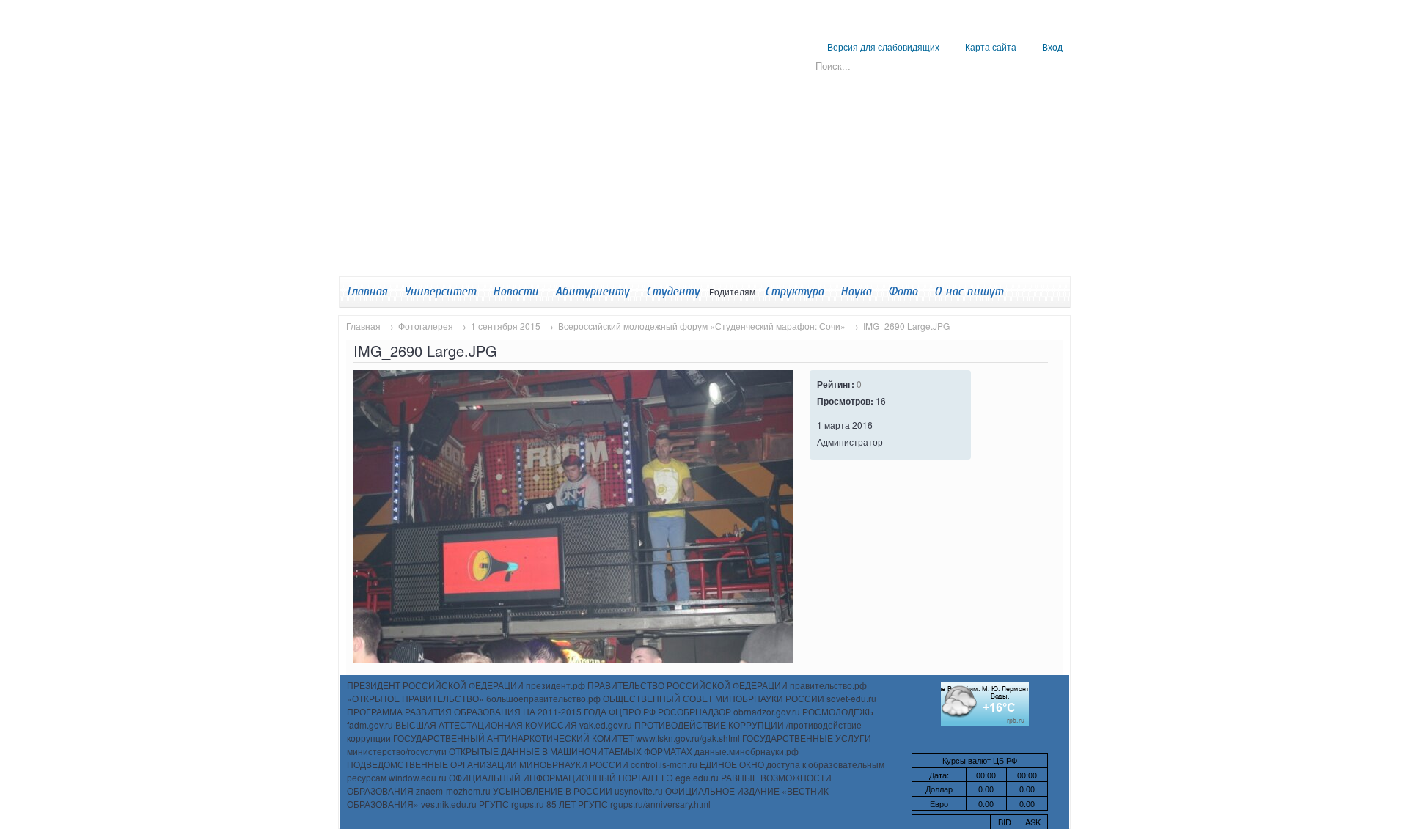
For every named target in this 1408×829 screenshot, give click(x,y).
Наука (855, 291)
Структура (794, 291)
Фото (902, 291)
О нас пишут (968, 291)
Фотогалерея (425, 326)
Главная (363, 326)
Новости (515, 291)
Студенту (673, 291)
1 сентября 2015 (505, 326)
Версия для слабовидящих (883, 46)
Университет (440, 291)
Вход (1052, 46)
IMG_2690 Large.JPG (906, 326)
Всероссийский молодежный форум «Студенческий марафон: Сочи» (702, 326)
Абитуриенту (592, 291)
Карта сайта (990, 46)
